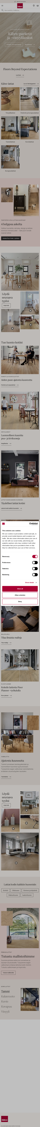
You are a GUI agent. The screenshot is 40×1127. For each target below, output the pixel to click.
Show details (29, 582)
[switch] (35, 562)
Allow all (20, 589)
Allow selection (20, 595)
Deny (20, 601)
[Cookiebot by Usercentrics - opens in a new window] (29, 524)
